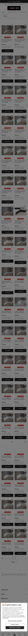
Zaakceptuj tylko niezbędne (15, 621)
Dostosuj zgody (15, 624)
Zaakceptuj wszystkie (14, 627)
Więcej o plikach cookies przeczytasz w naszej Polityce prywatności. (13, 617)
